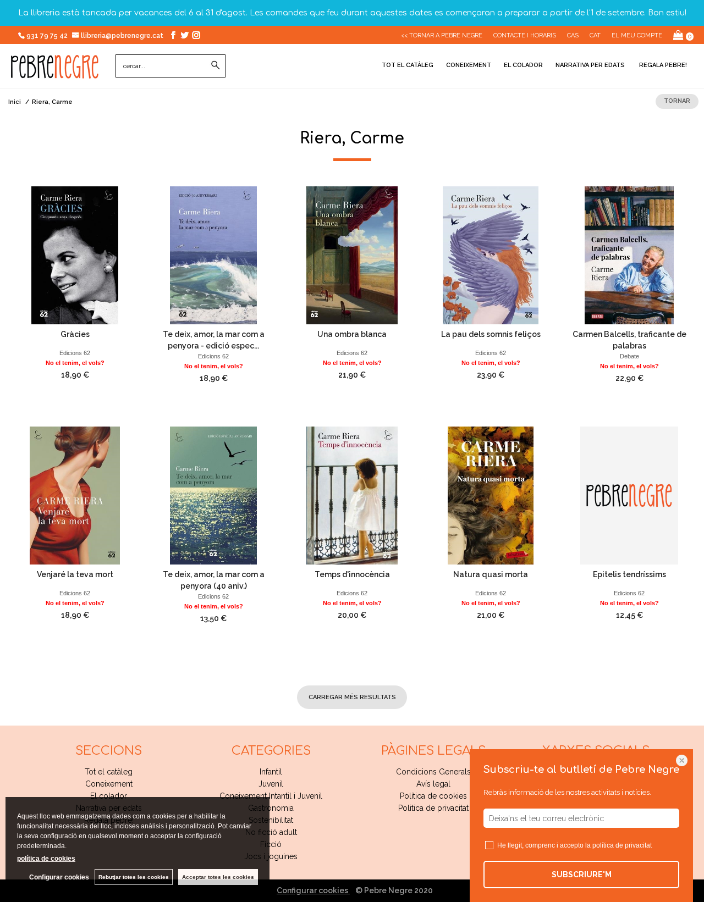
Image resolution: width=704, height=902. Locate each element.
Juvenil (270, 783)
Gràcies (75, 334)
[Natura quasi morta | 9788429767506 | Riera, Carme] (491, 496)
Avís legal (433, 783)
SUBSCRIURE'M (582, 874)
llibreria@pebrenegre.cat (123, 36)
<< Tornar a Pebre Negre (441, 35)
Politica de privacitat (433, 808)
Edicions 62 (74, 353)
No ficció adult (271, 832)
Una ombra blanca (352, 334)
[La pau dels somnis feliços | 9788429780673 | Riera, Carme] (491, 255)
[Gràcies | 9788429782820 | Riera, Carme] (75, 255)
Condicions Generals (433, 771)
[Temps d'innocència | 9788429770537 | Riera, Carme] (352, 496)
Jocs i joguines (271, 856)
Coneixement (468, 65)
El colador (523, 65)
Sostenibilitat (271, 820)
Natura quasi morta (490, 574)
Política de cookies (433, 796)
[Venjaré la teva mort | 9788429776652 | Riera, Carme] (75, 496)
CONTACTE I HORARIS (524, 35)
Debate (629, 356)
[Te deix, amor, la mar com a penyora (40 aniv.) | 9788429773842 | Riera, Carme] (213, 496)
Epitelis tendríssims (629, 574)
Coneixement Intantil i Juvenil (270, 796)
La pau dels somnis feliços (491, 334)
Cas (573, 35)
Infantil (271, 771)
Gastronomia (271, 808)
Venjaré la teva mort (75, 574)
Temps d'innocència (352, 574)
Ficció (271, 844)
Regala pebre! (662, 65)
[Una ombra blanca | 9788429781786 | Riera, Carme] (352, 255)
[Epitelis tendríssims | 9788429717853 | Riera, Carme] (629, 496)
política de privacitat (622, 845)
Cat (595, 35)
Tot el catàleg (407, 65)
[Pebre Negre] (54, 72)
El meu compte (637, 35)
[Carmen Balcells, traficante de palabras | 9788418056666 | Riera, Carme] (629, 255)
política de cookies (46, 858)
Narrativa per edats (590, 65)
